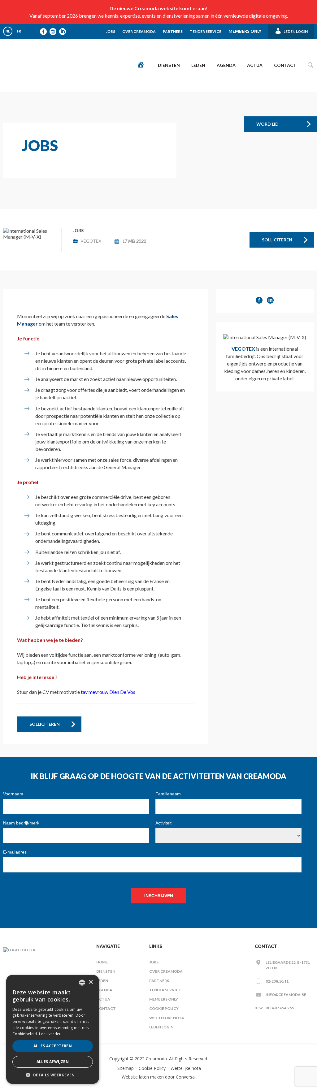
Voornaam (13, 793)
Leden (198, 65)
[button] (52, 1075)
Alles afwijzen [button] (53, 1061)
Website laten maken (143, 1077)
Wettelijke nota (166, 1017)
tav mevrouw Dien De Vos (108, 692)
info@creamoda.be (286, 994)
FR (19, 31)
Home (102, 962)
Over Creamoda (139, 31)
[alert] (52, 1029)
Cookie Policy (164, 1008)
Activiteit (164, 822)
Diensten (169, 65)
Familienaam (168, 793)
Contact (285, 65)
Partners (173, 31)
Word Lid (267, 124)
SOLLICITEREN (277, 239)
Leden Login (161, 1027)
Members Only (244, 31)
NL (8, 31)
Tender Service (205, 31)
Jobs (110, 31)
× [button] (90, 982)
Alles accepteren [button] (52, 1046)
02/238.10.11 (277, 981)
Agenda (226, 65)
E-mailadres (16, 852)
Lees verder (50, 1033)
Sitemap (125, 1068)
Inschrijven (158, 895)
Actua (255, 65)
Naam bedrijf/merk (22, 822)
